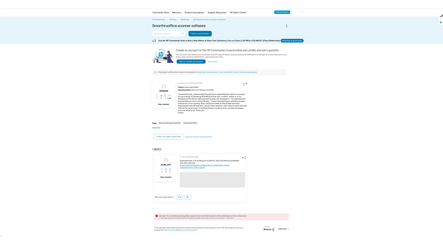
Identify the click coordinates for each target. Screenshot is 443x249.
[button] (243, 83)
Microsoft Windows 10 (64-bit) (169, 123)
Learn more (212, 61)
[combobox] (169, 33)
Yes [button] (179, 197)
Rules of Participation (188, 230)
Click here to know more (292, 41)
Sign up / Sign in (282, 12)
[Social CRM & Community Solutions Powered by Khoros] (269, 229)
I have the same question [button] (168, 137)
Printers (172, 19)
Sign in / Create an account (191, 61)
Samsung (185, 19)
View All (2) (156, 128)
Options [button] (288, 26)
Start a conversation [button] (200, 34)
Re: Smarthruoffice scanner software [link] (209, 19)
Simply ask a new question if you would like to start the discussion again (226, 72)
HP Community (158, 19)
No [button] (187, 197)
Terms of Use (169, 230)
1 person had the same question (198, 137)
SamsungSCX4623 (190, 123)
